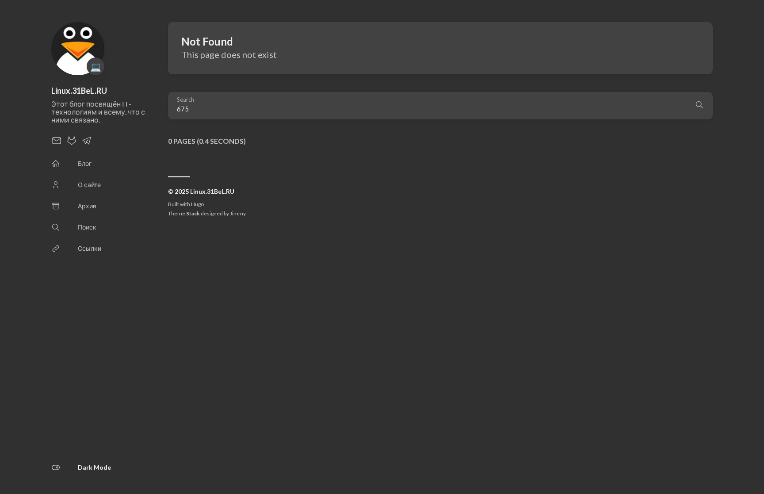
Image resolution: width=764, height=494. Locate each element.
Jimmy (238, 213)
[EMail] (56, 143)
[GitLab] (71, 143)
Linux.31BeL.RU (79, 91)
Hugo (197, 204)
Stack (193, 213)
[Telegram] (86, 143)
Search (185, 99)
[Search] (699, 105)
